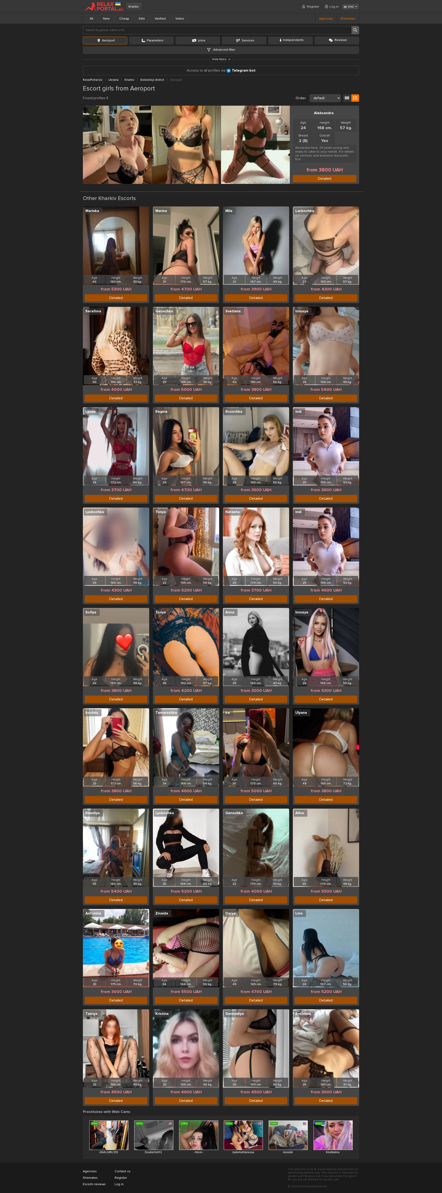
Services (248, 40)
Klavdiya (92, 813)
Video (179, 18)
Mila (228, 211)
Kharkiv (133, 7)
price (201, 40)
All (91, 18)
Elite (142, 18)
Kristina (162, 1013)
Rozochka (233, 411)
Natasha (232, 512)
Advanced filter (223, 50)
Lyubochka (94, 512)
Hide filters (219, 59)
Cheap (124, 18)
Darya (230, 913)
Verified (160, 18)
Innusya (301, 311)
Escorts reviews (94, 1184)
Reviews (340, 40)
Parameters (155, 40)
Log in (334, 7)
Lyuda (90, 411)
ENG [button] (351, 7)
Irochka (91, 712)
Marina (161, 211)
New (106, 18)
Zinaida (161, 913)
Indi (298, 411)
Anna (229, 612)
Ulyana (301, 712)
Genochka (164, 311)
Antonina (93, 913)
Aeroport (108, 40)
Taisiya (91, 1013)
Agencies (326, 18)
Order (301, 98)
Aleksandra (324, 113)
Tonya (160, 512)
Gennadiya (234, 1013)
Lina (298, 913)
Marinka (92, 211)
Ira (227, 712)
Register (313, 7)
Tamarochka (166, 712)
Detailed (324, 178)
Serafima (93, 311)
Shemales (347, 18)
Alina (299, 813)
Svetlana (233, 311)
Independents (293, 40)
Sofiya (90, 612)
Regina (161, 411)
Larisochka (304, 211)
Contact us (123, 1171)
